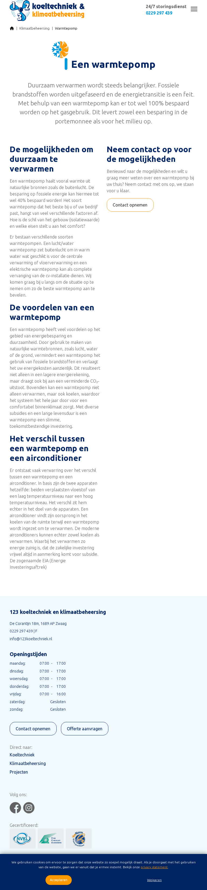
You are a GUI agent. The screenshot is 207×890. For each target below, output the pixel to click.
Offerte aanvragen (84, 728)
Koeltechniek (22, 754)
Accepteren (58, 880)
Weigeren (154, 880)
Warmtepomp (66, 28)
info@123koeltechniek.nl (31, 639)
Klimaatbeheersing (34, 28)
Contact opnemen (130, 204)
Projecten (19, 772)
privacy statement (154, 867)
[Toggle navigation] (194, 9)
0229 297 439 (159, 12)
